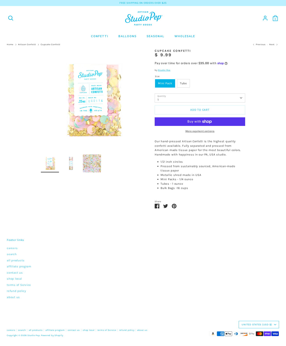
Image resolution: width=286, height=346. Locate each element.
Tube (183, 83)
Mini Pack (165, 83)
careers (12, 248)
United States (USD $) (257, 324)
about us (13, 297)
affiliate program (19, 266)
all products (16, 260)
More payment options (200, 131)
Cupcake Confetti (50, 44)
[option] (92, 101)
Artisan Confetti (27, 44)
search (12, 254)
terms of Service (19, 285)
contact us (15, 272)
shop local (14, 278)
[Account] (265, 18)
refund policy (16, 291)
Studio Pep (164, 70)
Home (10, 44)
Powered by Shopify (52, 335)
